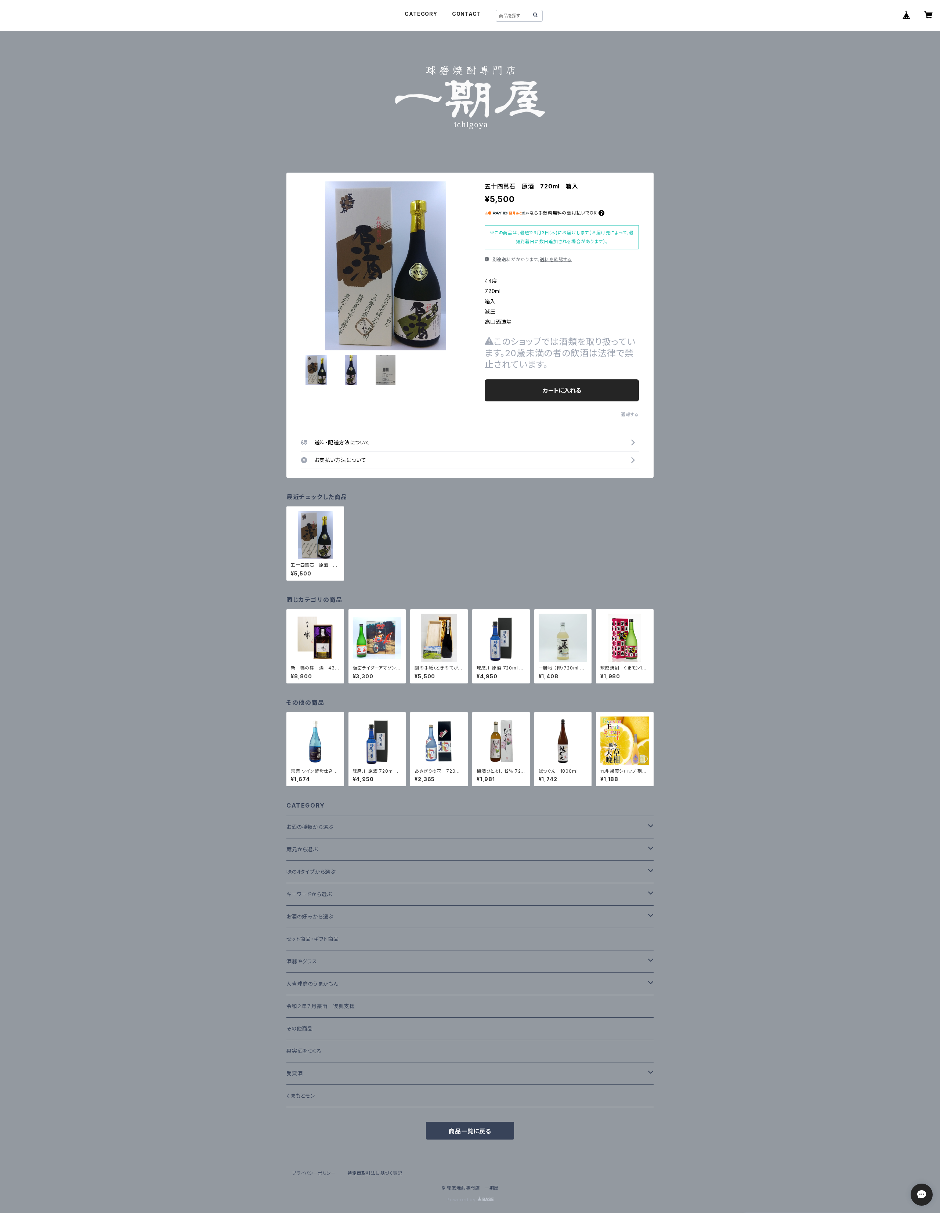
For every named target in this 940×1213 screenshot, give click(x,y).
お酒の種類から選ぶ (309, 827)
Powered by (461, 1199)
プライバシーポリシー (314, 1173)
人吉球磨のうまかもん (312, 984)
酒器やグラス (301, 961)
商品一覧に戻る (470, 1131)
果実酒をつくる (304, 1051)
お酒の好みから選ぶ (309, 916)
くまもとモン (300, 1096)
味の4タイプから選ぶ (311, 872)
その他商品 (299, 1028)
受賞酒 (294, 1073)
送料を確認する (556, 259)
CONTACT (466, 14)
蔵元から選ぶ (302, 849)
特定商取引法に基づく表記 (374, 1173)
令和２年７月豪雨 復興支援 (320, 1006)
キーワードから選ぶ (309, 894)
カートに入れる (562, 390)
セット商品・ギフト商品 (312, 939)
